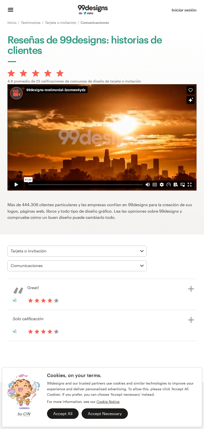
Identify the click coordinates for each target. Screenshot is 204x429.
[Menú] (10, 10)
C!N (26, 413)
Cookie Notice (108, 401)
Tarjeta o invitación (61, 22)
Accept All (62, 413)
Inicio (12, 22)
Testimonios (31, 22)
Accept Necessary (105, 413)
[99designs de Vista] (93, 10)
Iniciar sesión (184, 9)
